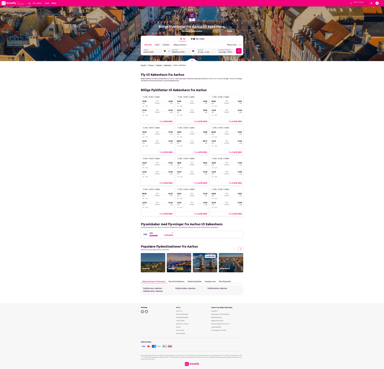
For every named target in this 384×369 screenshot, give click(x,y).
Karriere (178, 327)
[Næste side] (240, 249)
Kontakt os (214, 311)
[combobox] (154, 51)
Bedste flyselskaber (195, 281)
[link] (157, 108)
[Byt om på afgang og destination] (169, 51)
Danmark (159, 65)
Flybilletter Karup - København (152, 288)
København (167, 65)
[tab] (182, 38)
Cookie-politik (180, 320)
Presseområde (180, 333)
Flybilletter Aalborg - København (185, 288)
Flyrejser (151, 65)
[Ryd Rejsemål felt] (193, 51)
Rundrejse (166, 45)
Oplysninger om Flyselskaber (220, 314)
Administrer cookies (182, 324)
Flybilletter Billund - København (217, 288)
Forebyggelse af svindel (218, 330)
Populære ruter (210, 281)
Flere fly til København (176, 281)
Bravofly (143, 65)
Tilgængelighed (216, 327)
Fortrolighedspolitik (182, 317)
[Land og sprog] (371, 3)
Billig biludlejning (216, 317)
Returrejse (148, 45)
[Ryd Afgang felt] (165, 51)
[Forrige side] (234, 249)
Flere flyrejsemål (225, 281)
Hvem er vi (179, 311)
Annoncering (180, 330)
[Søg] (239, 51)
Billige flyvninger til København (153, 281)
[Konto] (378, 3)
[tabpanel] (192, 290)
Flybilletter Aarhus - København (153, 291)
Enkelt (157, 45)
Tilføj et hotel (231, 45)
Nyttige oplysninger (217, 320)
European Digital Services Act (220, 324)
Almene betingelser (182, 314)
